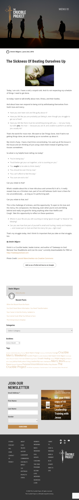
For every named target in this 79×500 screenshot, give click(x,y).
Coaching (37, 461)
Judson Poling (26, 361)
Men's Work (58, 361)
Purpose (19, 364)
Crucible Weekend (43, 356)
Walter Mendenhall (63, 367)
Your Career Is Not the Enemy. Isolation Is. (21, 312)
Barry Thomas (21, 353)
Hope (57, 358)
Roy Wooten (53, 364)
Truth (49, 367)
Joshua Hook (17, 361)
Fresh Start (22, 358)
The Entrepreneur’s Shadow (16, 320)
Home (10, 452)
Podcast (11, 445)
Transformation (44, 367)
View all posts (20, 293)
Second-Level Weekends (37, 473)
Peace (8, 364)
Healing (47, 358)
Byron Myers (30, 353)
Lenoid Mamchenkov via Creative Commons (35, 258)
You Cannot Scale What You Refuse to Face (21, 316)
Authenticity (14, 353)
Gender (11, 417)
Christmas (42, 353)
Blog (49, 461)
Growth (41, 358)
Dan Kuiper (52, 356)
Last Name (12, 409)
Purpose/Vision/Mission (33, 364)
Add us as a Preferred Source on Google (39, 265)
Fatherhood (68, 356)
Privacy (10, 462)
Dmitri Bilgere (15, 52)
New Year (67, 361)
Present (13, 364)
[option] (39, 24)
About (23, 442)
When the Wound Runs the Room (18, 304)
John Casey (9, 361)
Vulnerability (54, 367)
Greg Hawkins (33, 358)
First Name (12, 401)
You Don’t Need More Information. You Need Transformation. (27, 308)
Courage (55, 353)
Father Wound (10, 358)
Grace (27, 358)
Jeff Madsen (69, 358)
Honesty (52, 358)
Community (48, 353)
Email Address (14, 393)
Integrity (62, 358)
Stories (10, 442)
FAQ (9, 448)
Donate (50, 464)
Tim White (29, 367)
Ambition (8, 353)
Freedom (16, 358)
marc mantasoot (45, 361)
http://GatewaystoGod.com (18, 253)
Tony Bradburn (36, 367)
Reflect (46, 364)
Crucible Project (32, 356)
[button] (62, 9)
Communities (25, 458)
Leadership (35, 361)
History (23, 451)
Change (37, 353)
